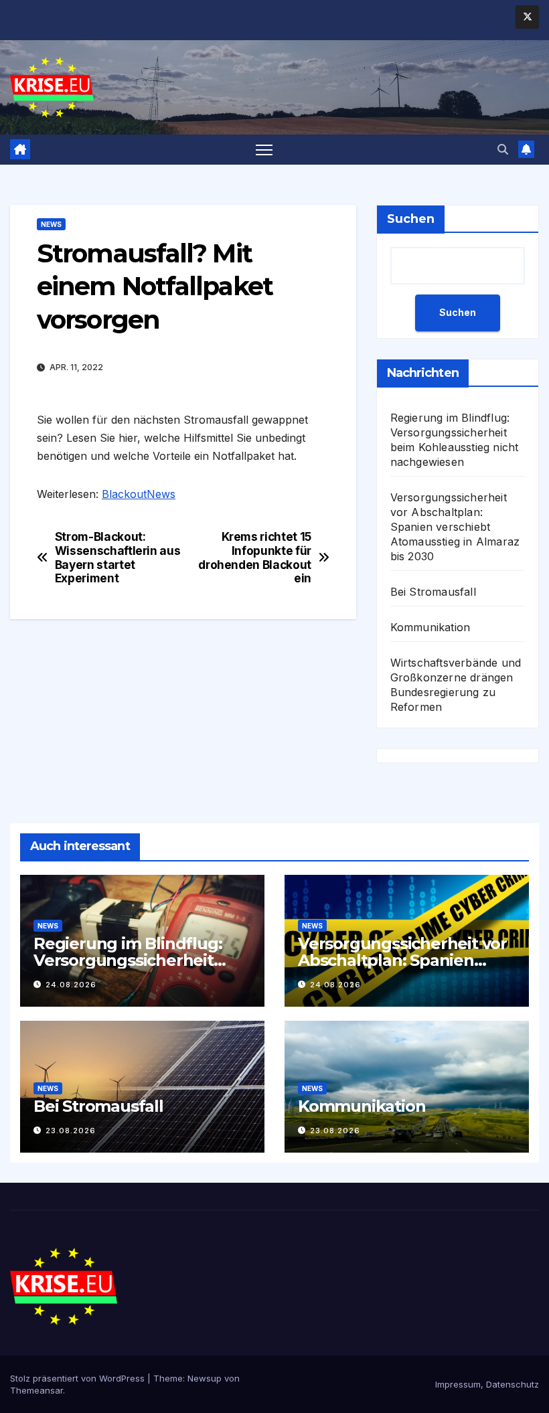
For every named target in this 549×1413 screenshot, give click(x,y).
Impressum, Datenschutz (487, 1384)
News (51, 224)
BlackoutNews (138, 494)
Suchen (411, 219)
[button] (502, 149)
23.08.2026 (71, 1130)
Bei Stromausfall (433, 591)
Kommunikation (430, 627)
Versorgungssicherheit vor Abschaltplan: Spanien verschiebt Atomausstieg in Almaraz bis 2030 (455, 527)
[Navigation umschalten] (264, 149)
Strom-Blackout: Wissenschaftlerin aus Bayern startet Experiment (118, 557)
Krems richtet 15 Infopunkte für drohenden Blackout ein (254, 557)
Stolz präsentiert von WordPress (78, 1378)
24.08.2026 (71, 984)
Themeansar (36, 1390)
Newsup (204, 1378)
